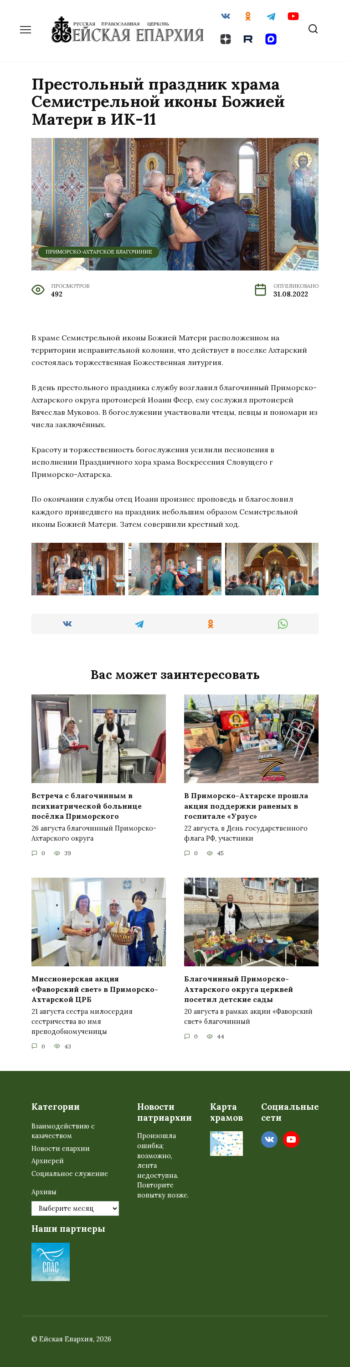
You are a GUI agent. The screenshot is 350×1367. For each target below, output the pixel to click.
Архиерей (47, 1161)
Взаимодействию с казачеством (63, 1131)
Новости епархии (60, 1148)
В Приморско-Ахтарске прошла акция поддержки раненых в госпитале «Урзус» (246, 806)
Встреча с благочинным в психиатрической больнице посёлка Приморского (86, 806)
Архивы (44, 1192)
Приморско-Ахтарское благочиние (99, 252)
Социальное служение (69, 1174)
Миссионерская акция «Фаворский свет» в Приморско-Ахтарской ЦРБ (94, 989)
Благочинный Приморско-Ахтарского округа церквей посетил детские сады (238, 989)
